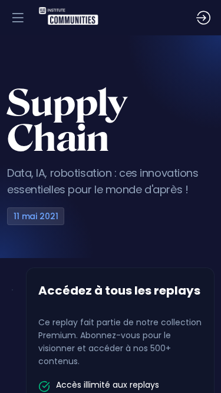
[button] (17, 17)
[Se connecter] (203, 17)
